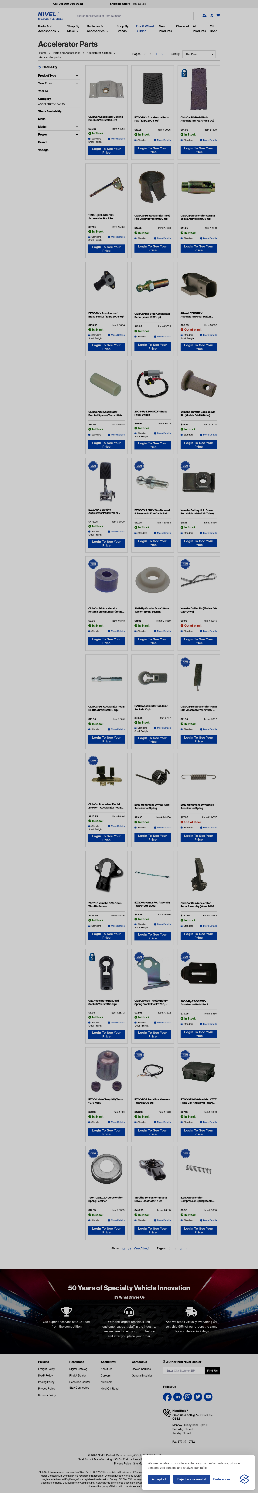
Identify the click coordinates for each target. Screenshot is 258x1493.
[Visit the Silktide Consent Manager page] (244, 1479)
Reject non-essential (191, 1479)
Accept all (159, 1479)
